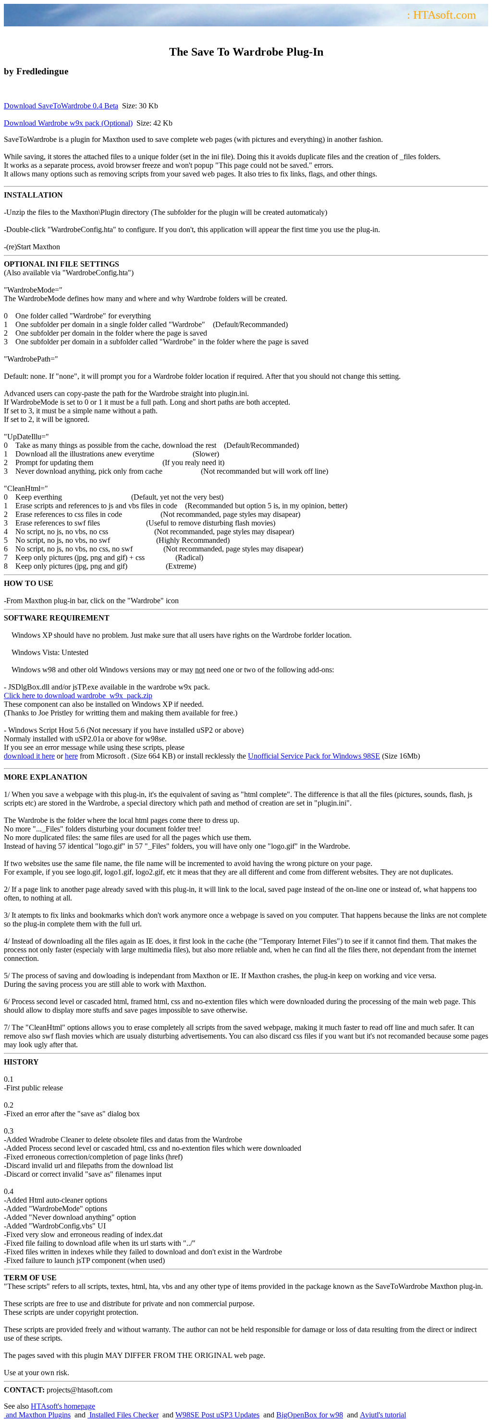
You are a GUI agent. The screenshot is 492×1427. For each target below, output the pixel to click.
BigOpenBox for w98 (309, 1415)
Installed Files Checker (123, 1415)
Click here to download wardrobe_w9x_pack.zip (78, 695)
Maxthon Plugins (45, 1415)
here (71, 756)
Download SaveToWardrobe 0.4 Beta (61, 106)
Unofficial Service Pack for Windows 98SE (314, 756)
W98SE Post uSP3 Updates (217, 1415)
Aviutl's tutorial (383, 1415)
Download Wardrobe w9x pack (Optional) (68, 123)
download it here (29, 756)
